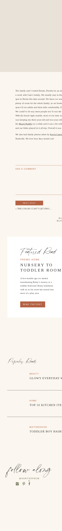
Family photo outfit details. (28, 356)
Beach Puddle (25, 124)
